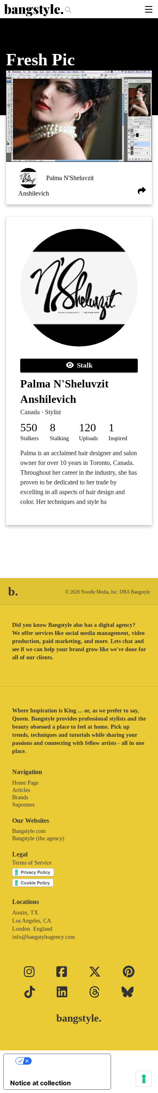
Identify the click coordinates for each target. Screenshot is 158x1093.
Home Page (25, 783)
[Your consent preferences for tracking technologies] (144, 1079)
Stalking (59, 438)
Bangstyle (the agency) (38, 838)
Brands (20, 797)
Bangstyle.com (29, 831)
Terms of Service (31, 863)
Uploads (88, 438)
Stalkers (29, 438)
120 (87, 427)
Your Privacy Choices (65, 1061)
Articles (21, 790)
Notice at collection (40, 1083)
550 (28, 427)
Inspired (118, 438)
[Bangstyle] (34, 10)
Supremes (23, 805)
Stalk (83, 365)
